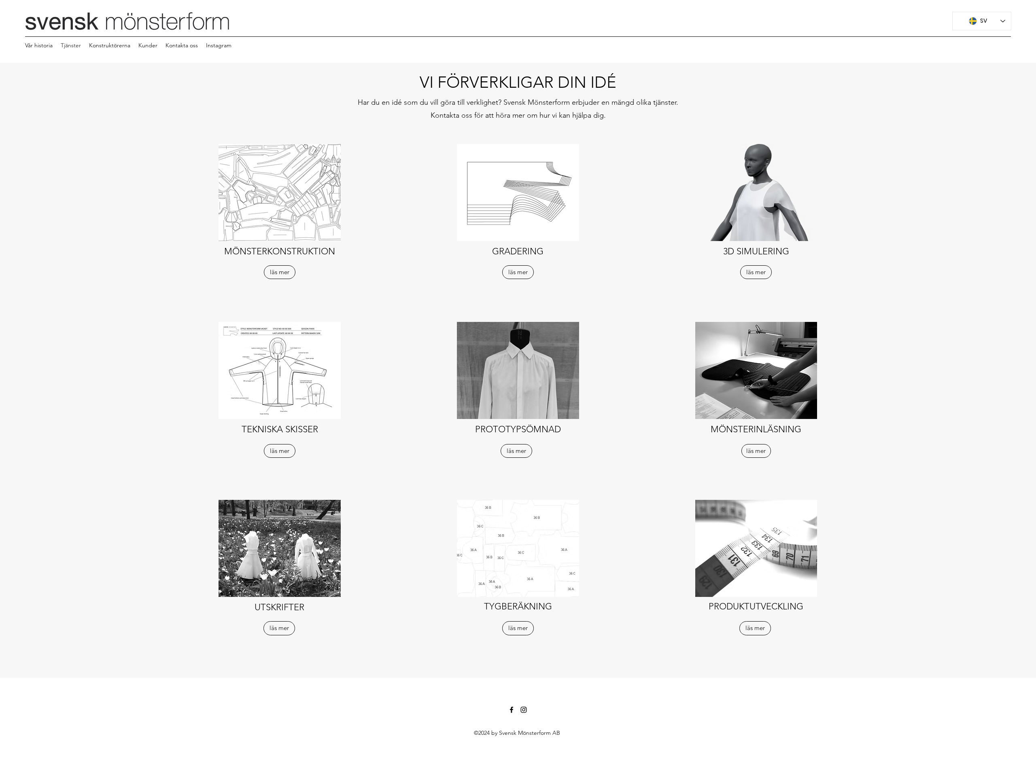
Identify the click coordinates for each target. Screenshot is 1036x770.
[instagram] (524, 710)
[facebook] (511, 710)
